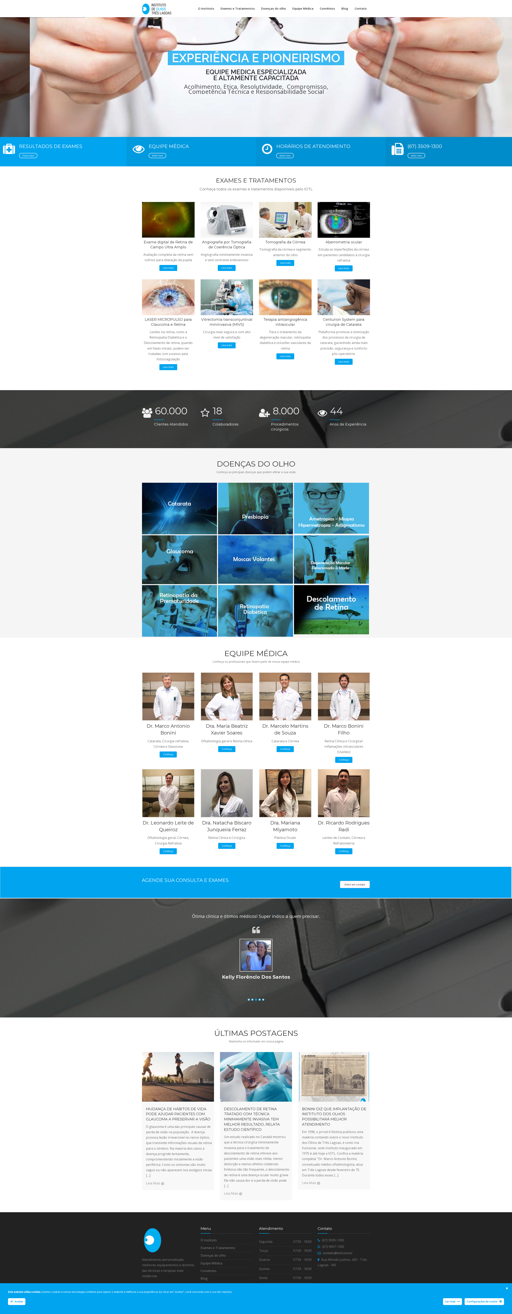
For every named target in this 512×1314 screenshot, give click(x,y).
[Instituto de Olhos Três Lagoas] (156, 9)
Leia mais (168, 268)
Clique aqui (28, 155)
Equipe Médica (302, 8)
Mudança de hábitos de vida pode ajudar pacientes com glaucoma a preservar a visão (178, 1114)
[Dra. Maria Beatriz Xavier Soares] (227, 696)
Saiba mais (157, 155)
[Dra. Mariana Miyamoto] (285, 793)
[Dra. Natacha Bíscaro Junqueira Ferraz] (227, 793)
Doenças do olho (273, 8)
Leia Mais (153, 1183)
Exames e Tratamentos (238, 8)
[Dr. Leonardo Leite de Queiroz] (168, 793)
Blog (344, 8)
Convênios (327, 8)
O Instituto (206, 8)
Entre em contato (355, 884)
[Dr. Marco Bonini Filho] (344, 696)
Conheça (168, 754)
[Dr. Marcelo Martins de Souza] (285, 696)
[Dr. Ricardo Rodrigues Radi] (344, 793)
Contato (361, 8)
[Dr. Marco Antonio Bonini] (168, 696)
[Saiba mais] (179, 484)
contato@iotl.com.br (338, 1253)
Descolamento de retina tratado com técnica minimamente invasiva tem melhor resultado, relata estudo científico (252, 1119)
